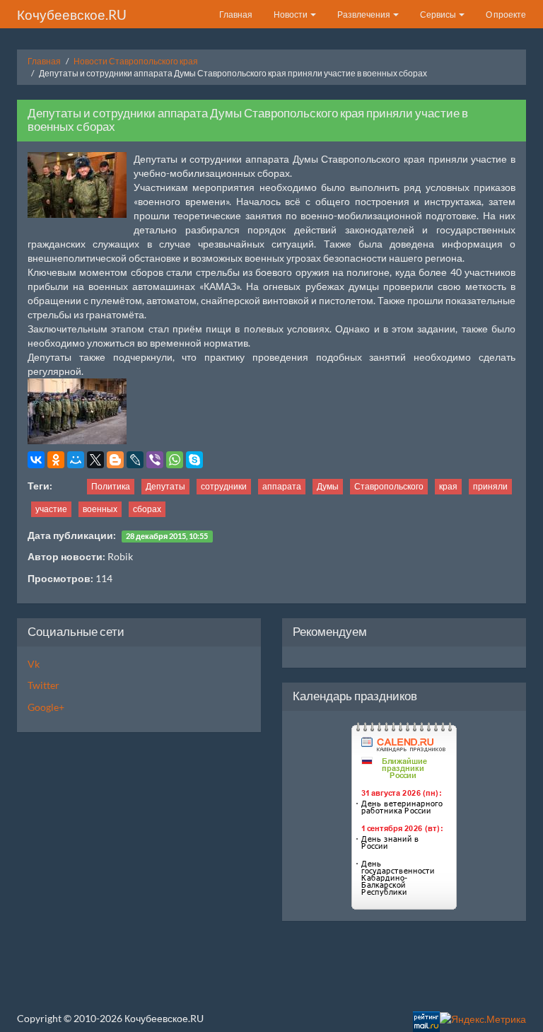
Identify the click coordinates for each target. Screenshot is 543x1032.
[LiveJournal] (135, 459)
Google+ (46, 707)
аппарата (281, 486)
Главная (235, 14)
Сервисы (438, 14)
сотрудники (224, 486)
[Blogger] (115, 459)
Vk (34, 664)
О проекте (506, 14)
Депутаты (165, 486)
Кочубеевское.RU (72, 14)
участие (51, 509)
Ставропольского (389, 486)
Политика (110, 486)
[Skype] (194, 459)
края (448, 486)
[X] (95, 459)
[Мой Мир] (75, 459)
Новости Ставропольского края (136, 61)
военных (100, 509)
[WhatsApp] (174, 459)
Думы (328, 486)
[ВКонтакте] (36, 459)
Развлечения (364, 14)
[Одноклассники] (55, 459)
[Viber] (154, 459)
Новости (291, 14)
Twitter (43, 685)
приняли (490, 486)
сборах (147, 509)
